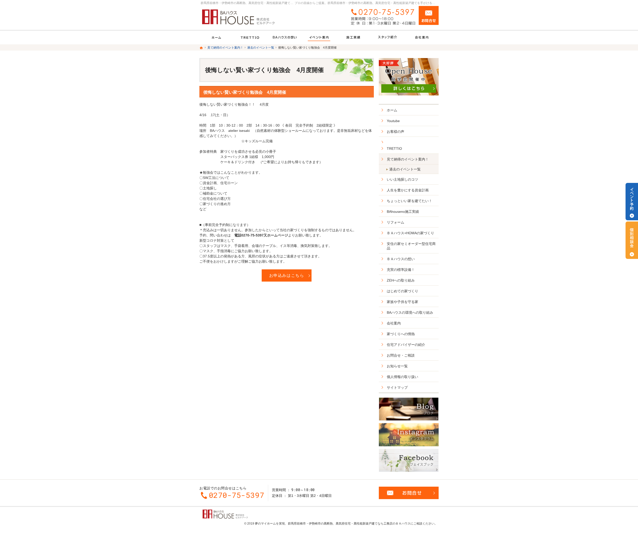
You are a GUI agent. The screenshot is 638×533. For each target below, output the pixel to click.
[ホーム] (216, 37)
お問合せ (429, 15)
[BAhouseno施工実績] (353, 37)
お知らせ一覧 (397, 366)
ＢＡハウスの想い (401, 259)
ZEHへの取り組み (401, 280)
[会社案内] (421, 37)
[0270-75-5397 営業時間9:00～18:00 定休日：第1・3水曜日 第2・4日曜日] (382, 16)
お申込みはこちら (286, 275)
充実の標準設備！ (401, 270)
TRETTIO (394, 149)
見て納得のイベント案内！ (408, 159)
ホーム (392, 110)
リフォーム (395, 222)
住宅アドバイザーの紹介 (406, 345)
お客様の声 (395, 132)
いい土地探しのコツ (402, 179)
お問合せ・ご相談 (401, 355)
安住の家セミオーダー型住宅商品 (411, 246)
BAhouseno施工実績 (403, 212)
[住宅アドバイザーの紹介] (387, 37)
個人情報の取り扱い (402, 377)
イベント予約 (632, 201)
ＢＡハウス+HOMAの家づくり (410, 233)
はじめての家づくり (402, 291)
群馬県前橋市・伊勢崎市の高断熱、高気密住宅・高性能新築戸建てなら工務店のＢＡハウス (349, 523)
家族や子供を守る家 (402, 302)
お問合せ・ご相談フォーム (409, 493)
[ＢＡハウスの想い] (285, 37)
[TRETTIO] (251, 37)
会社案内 (394, 323)
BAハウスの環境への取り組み (410, 312)
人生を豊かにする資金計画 (408, 190)
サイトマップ (397, 387)
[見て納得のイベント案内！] (319, 37)
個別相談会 (632, 240)
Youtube (393, 121)
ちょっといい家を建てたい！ (409, 201)
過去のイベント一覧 (405, 169)
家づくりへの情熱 (401, 334)
